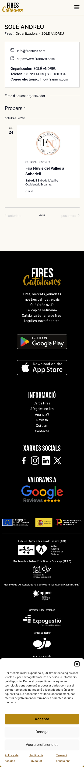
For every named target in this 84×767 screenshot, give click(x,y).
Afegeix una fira (42, 409)
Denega (42, 732)
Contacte (42, 431)
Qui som (42, 425)
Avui (42, 215)
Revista (42, 420)
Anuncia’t (42, 414)
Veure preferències (42, 744)
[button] (77, 664)
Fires (8, 33)
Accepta (42, 719)
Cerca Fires (42, 403)
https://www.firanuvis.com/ (36, 58)
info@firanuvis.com (31, 50)
